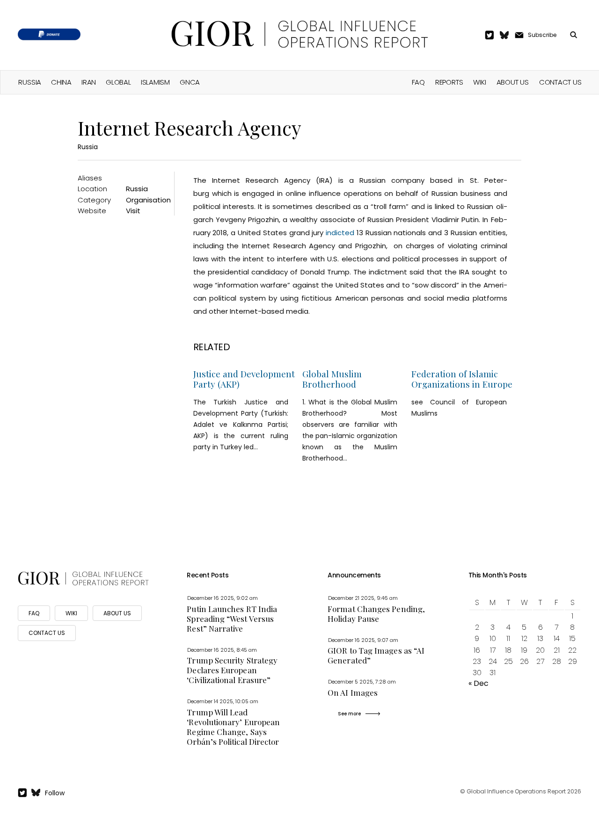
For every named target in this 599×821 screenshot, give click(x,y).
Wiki (479, 82)
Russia (29, 82)
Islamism (155, 82)
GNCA (190, 82)
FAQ (418, 82)
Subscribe (542, 35)
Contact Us (560, 82)
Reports (449, 82)
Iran (88, 82)
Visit (133, 211)
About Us (513, 82)
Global (118, 82)
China (61, 82)
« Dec (478, 683)
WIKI (71, 613)
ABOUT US (117, 613)
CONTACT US (47, 633)
